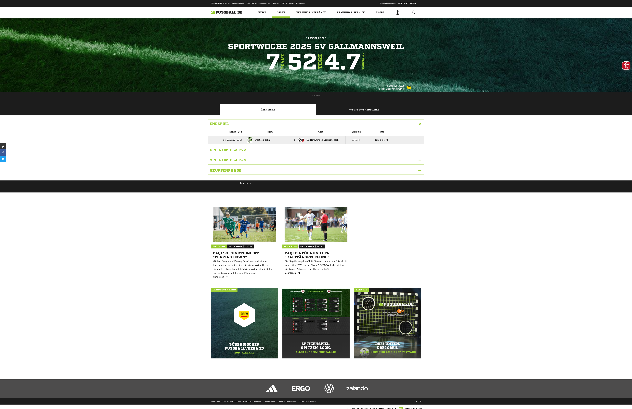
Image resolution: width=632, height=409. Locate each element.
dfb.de (227, 3)
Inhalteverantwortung (287, 401)
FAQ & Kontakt (288, 3)
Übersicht (267, 110)
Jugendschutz (270, 401)
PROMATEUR (216, 3)
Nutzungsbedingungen (252, 401)
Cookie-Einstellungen (307, 401)
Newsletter (300, 3)
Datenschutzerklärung (232, 401)
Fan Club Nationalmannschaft (259, 3)
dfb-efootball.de (238, 3)
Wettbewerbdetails (364, 110)
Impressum (215, 401)
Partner (276, 3)
